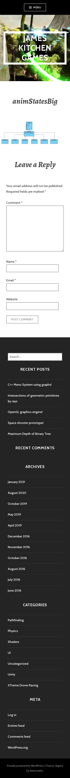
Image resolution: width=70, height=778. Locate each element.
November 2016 (19, 547)
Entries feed (16, 725)
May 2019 (14, 514)
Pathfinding (16, 620)
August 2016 (16, 569)
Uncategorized (18, 663)
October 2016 (17, 558)
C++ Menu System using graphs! (30, 384)
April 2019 (15, 525)
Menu (37, 7)
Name (11, 261)
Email (11, 280)
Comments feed (19, 736)
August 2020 (17, 493)
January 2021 (16, 482)
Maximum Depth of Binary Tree (29, 434)
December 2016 (19, 536)
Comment (14, 203)
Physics (13, 631)
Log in (12, 715)
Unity (11, 674)
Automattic (36, 770)
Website (12, 299)
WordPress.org (18, 747)
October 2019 (17, 504)
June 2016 (14, 590)
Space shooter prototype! (26, 423)
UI (9, 653)
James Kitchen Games (34, 47)
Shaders (13, 642)
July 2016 (14, 579)
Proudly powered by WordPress (25, 765)
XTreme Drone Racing (23, 685)
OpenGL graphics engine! (25, 412)
